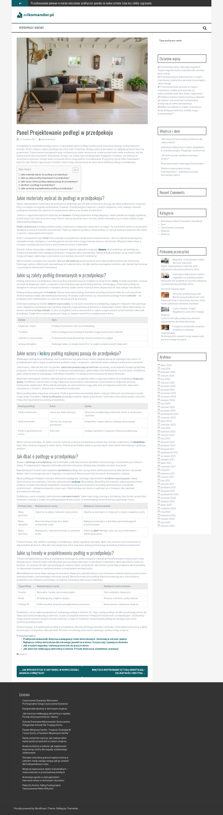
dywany (102, 249)
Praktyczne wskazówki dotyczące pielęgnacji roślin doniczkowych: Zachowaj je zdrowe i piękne (75, 639)
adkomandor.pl (48, 139)
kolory (45, 353)
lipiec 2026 (166, 365)
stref (96, 530)
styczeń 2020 (168, 526)
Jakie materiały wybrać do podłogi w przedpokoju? (44, 174)
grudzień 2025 (168, 386)
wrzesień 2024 (168, 396)
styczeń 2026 (168, 382)
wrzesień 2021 (168, 456)
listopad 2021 (168, 449)
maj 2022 (165, 428)
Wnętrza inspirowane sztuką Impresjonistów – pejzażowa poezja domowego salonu (179, 171)
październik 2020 (169, 494)
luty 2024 (165, 403)
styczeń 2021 (168, 484)
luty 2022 (165, 438)
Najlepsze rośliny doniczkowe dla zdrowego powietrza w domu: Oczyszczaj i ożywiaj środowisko (75, 642)
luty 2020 (165, 522)
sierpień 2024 (168, 400)
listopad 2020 (168, 491)
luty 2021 (165, 480)
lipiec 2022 (166, 421)
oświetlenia (138, 442)
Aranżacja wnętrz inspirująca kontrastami (182, 163)
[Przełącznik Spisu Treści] (74, 170)
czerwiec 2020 (168, 508)
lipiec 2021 (166, 463)
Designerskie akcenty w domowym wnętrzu (44, 708)
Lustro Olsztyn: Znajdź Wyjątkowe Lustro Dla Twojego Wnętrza (182, 311)
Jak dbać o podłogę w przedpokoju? (37, 185)
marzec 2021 (168, 477)
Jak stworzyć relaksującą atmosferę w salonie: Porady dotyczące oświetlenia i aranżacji (71, 649)
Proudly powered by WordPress (30, 808)
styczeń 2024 (168, 407)
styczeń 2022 (168, 442)
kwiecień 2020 (168, 515)
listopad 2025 (168, 389)
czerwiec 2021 (168, 466)
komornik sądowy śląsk (173, 289)
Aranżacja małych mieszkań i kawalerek (181, 221)
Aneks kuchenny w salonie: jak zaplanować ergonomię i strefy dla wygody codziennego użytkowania (44, 749)
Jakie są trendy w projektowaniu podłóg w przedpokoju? (46, 188)
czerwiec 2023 (168, 417)
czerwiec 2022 (168, 424)
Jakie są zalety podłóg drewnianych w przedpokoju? (44, 178)
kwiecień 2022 (168, 431)
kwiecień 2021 (168, 473)
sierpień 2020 (168, 501)
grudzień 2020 (168, 487)
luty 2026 (165, 379)
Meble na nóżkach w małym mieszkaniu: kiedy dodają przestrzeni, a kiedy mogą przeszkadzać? (180, 110)
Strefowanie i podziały (172, 227)
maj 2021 (165, 470)
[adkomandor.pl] (35, 14)
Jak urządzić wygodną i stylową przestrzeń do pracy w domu (56, 645)
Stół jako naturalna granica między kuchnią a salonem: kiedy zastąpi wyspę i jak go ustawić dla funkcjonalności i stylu (45, 760)
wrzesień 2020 (168, 498)
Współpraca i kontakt (31, 28)
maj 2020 (165, 512)
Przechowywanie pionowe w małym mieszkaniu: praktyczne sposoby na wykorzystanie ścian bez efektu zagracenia (180, 90)
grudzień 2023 (168, 410)
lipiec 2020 (166, 505)
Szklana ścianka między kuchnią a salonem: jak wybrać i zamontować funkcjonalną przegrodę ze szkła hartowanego (92, 3)
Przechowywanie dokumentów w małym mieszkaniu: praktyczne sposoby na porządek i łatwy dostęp (182, 80)
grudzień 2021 (168, 445)
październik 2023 (169, 414)
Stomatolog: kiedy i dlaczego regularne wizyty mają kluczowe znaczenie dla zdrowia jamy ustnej (181, 70)
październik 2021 (169, 452)
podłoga (76, 481)
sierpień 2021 (168, 459)
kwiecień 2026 (168, 372)
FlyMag (60, 808)
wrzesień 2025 (168, 393)
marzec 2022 (168, 435)
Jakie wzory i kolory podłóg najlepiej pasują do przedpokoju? (49, 181)
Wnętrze (23, 654)
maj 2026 (165, 368)
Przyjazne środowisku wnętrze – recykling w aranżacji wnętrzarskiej (183, 329)
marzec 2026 (168, 375)
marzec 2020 (168, 519)
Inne (163, 224)
